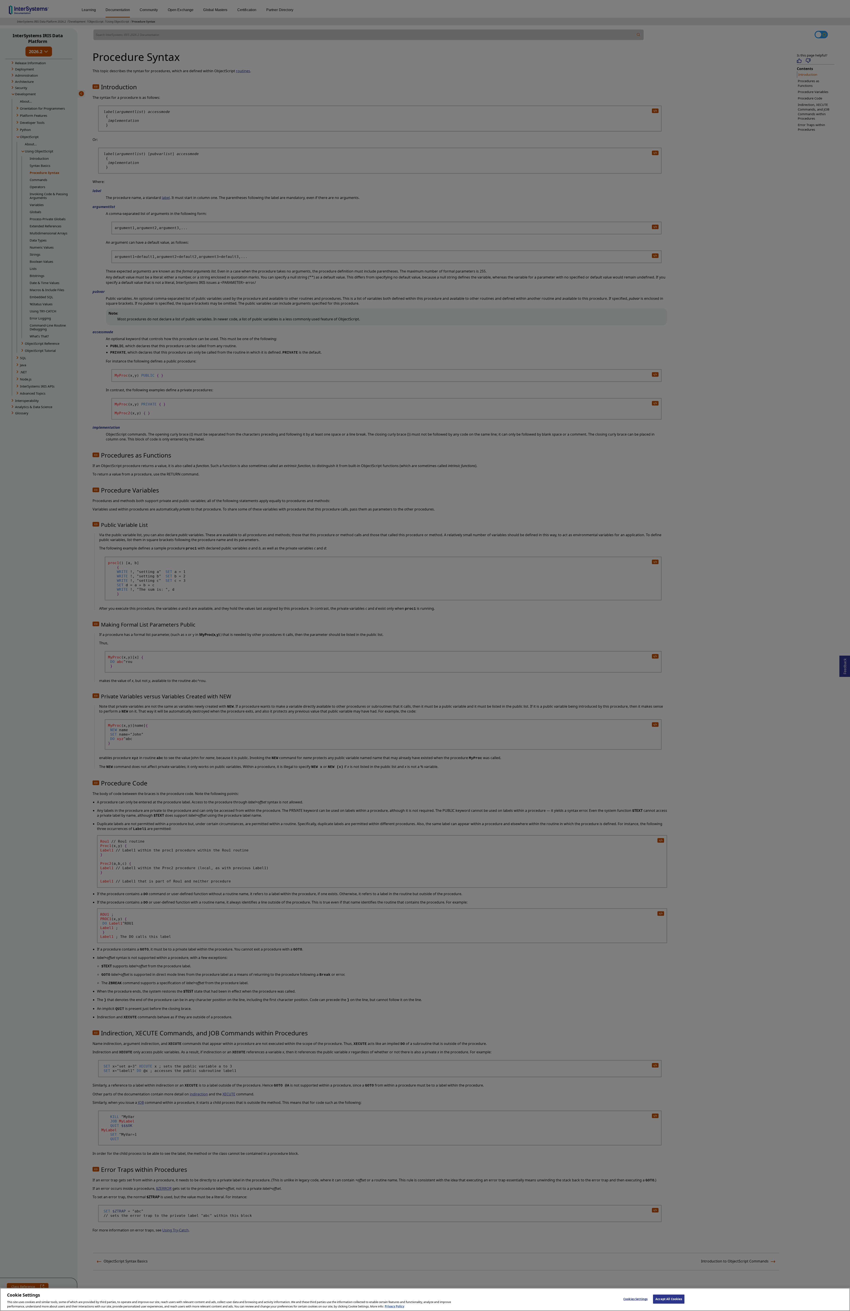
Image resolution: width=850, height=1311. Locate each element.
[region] (425, 1299)
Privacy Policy (394, 1306)
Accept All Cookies (668, 1299)
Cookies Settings (635, 1299)
